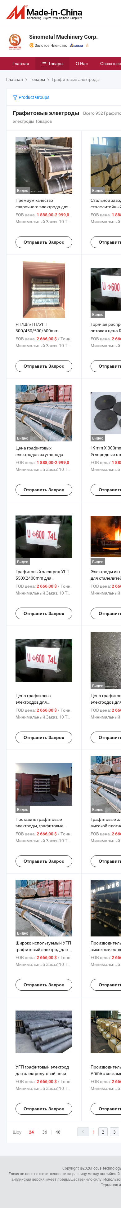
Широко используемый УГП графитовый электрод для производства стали (43, 949)
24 (31, 1132)
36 (44, 1132)
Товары (55, 63)
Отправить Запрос (44, 242)
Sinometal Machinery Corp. (63, 36)
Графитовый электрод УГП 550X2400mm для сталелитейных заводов (42, 578)
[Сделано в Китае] (45, 12)
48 (58, 1132)
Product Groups (33, 97)
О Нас (82, 63)
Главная (20, 63)
